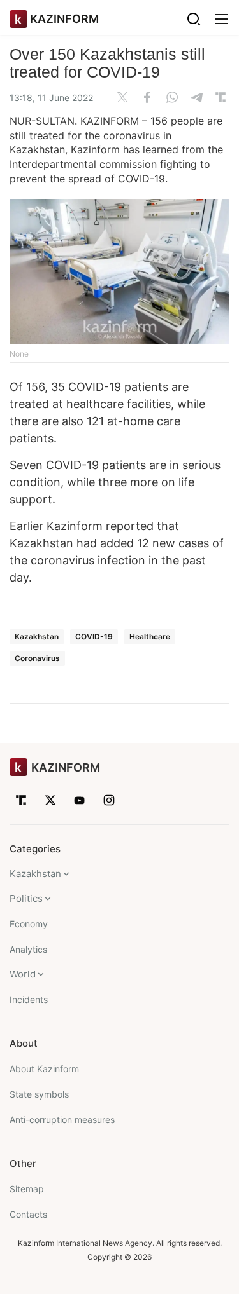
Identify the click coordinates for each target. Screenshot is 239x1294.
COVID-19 (94, 636)
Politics (26, 898)
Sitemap (27, 1188)
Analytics (28, 949)
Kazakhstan (37, 636)
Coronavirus (37, 658)
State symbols (39, 1094)
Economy (29, 923)
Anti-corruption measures (62, 1119)
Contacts (28, 1214)
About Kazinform (44, 1068)
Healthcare (149, 636)
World (23, 974)
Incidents (29, 999)
